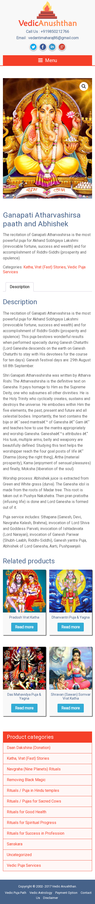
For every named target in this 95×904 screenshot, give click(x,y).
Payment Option (66, 893)
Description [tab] (19, 286)
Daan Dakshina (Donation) (28, 747)
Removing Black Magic (26, 779)
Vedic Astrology (40, 893)
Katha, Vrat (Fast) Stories (44, 267)
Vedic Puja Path (15, 893)
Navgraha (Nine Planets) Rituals (34, 769)
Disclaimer (50, 898)
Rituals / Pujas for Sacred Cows (34, 801)
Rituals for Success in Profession (35, 833)
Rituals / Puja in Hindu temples (33, 790)
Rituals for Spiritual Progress (31, 822)
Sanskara (14, 844)
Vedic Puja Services (24, 865)
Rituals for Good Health (26, 812)
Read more (24, 627)
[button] (83, 86)
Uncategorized (19, 854)
